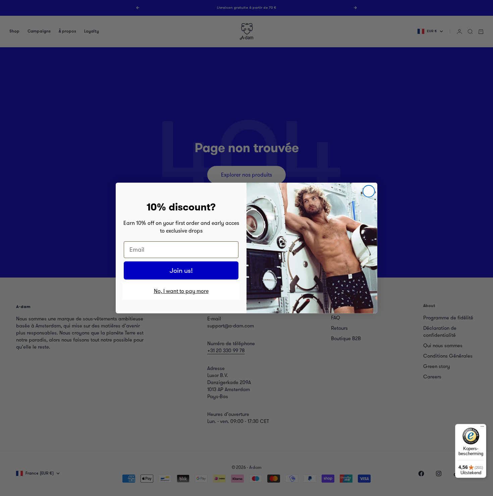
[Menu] (482, 428)
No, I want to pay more (181, 291)
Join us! (181, 270)
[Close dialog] (369, 191)
